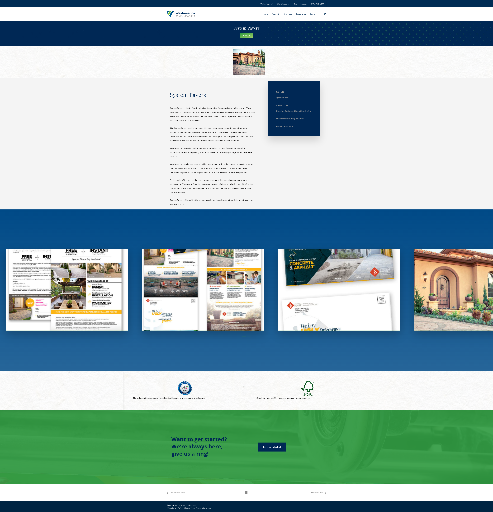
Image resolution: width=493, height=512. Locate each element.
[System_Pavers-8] (313, 290)
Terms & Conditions (203, 508)
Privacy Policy (172, 508)
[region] (246, 290)
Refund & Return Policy (186, 508)
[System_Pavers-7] (177, 290)
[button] (246, 35)
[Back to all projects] (246, 491)
